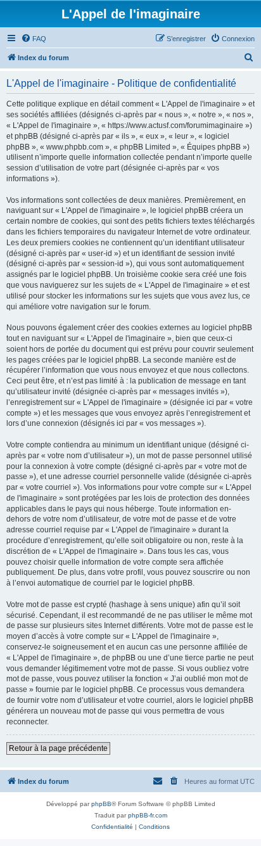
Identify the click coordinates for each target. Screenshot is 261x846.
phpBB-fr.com (147, 815)
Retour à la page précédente (58, 748)
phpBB (101, 803)
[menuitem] (33, 38)
